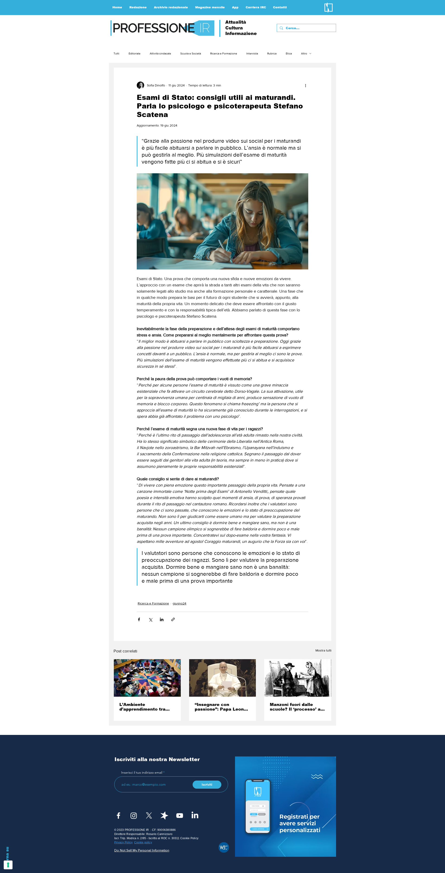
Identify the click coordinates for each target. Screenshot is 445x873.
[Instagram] (134, 815)
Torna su (7, 856)
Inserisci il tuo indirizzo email (141, 772)
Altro (304, 53)
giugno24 (179, 603)
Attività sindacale (160, 53)
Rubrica (272, 53)
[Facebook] (118, 815)
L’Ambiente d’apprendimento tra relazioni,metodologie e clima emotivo (146, 707)
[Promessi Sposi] (297, 678)
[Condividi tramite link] (173, 619)
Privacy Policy (123, 842)
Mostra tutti (323, 650)
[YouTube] (179, 815)
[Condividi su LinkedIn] (161, 619)
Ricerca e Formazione (223, 53)
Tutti (116, 53)
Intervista (252, 53)
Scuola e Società (190, 53)
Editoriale (134, 53)
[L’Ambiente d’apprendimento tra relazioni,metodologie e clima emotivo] (147, 678)
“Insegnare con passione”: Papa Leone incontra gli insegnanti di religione (221, 707)
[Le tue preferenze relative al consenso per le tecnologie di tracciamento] (8, 864)
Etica (289, 53)
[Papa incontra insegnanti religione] (222, 678)
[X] (149, 815)
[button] (138, 7)
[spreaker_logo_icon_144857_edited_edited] (164, 815)
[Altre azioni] (305, 85)
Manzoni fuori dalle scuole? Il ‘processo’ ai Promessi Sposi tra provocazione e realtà (296, 707)
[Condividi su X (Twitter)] (150, 619)
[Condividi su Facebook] (139, 619)
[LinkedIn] (195, 815)
